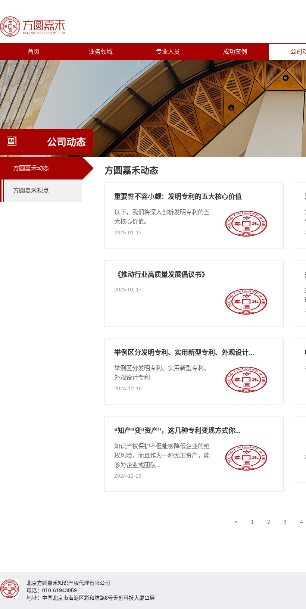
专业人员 (168, 52)
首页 (34, 52)
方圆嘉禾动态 (31, 168)
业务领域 (101, 52)
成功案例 (235, 52)
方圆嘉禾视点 (31, 190)
